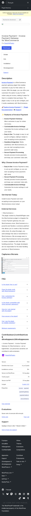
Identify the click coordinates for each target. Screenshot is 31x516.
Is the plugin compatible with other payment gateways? (11, 303)
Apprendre (5, 455)
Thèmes (18, 443)
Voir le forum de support (9, 430)
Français (8, 490)
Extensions (19, 446)
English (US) (25, 384)
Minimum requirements (9, 328)
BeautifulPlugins (9, 43)
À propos (4, 440)
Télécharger (6, 48)
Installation (7, 63)
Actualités (5, 443)
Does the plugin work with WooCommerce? (8, 290)
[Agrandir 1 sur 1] (27, 259)
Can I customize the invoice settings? (8, 296)
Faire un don (21, 461)
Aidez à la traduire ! (18, 14)
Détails (6, 54)
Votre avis (5, 417)
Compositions (20, 450)
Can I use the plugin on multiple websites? (8, 322)
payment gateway (24, 391)
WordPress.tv (7, 467)
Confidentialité (6, 450)
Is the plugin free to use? (9, 284)
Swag (19, 464)
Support (5, 72)
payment (26, 388)
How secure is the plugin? (10, 316)
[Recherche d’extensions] (20, 19)
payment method (24, 395)
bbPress (5, 479)
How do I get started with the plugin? (8, 310)
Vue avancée (6, 404)
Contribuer (19, 455)
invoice (21, 388)
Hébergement (6, 446)
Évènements (20, 458)
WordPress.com (7, 473)
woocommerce (25, 398)
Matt (4, 476)
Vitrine (18, 440)
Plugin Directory (6, 8)
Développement (9, 68)
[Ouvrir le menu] (28, 2)
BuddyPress (6, 482)
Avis (5, 59)
